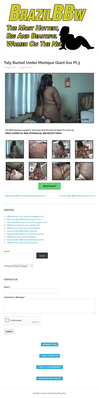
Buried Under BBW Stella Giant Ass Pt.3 (77, 195)
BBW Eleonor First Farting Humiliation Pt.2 (25, 216)
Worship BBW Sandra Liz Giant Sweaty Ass (25, 234)
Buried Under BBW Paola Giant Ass (22, 231)
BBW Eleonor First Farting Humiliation (23, 228)
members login (50, 344)
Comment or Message (14, 297)
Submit (9, 331)
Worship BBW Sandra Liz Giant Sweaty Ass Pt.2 (27, 222)
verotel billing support (49, 378)
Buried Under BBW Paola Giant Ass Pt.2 (24, 219)
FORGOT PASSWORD (49, 356)
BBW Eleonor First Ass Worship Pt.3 (22, 242)
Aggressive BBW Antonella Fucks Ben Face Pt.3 (25, 195)
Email (7, 287)
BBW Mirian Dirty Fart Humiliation (21, 236)
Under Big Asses (25, 67)
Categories (8, 266)
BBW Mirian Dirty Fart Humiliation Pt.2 (23, 225)
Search (7, 251)
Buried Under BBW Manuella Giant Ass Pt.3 (25, 239)
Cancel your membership (49, 367)
